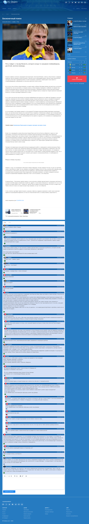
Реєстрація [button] (84, 8)
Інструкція (81, 83)
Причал (68, 509)
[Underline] (9, 476)
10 (4, 260)
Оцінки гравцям (27, 513)
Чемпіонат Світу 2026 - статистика (78, 33)
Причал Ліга (69, 511)
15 (4, 234)
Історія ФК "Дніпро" (77, 48)
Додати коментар (9, 491)
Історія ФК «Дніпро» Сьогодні (79, 21)
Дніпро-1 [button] (15, 8)
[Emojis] (26, 476)
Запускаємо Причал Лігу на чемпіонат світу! (79, 43)
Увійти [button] (78, 8)
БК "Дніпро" (5, 518)
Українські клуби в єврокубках (79, 26)
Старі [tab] (5, 222)
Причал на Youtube (28, 511)
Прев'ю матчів (27, 518)
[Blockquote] (15, 476)
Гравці (46, 513)
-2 (6, 426)
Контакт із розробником (72, 515)
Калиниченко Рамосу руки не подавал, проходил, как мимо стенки (30, 125)
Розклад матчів (48, 509)
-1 (6, 414)
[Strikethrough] (11, 476)
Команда (70, 61)
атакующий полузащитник (13, 216)
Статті (7, 14)
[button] (74, 8)
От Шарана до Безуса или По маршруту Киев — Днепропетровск (35, 211)
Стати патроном (77, 79)
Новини (4, 8)
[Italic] (7, 476)
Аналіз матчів (27, 515)
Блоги (9, 8)
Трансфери (26, 509)
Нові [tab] (9, 222)
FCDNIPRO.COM (20, 200)
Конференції (5, 515)
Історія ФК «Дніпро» (77, 37)
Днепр (20, 216)
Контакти (68, 513)
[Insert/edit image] (20, 476)
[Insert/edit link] (23, 476)
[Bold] (5, 476)
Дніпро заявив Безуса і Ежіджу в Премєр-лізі (16, 210)
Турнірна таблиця (49, 511)
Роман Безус (25, 216)
